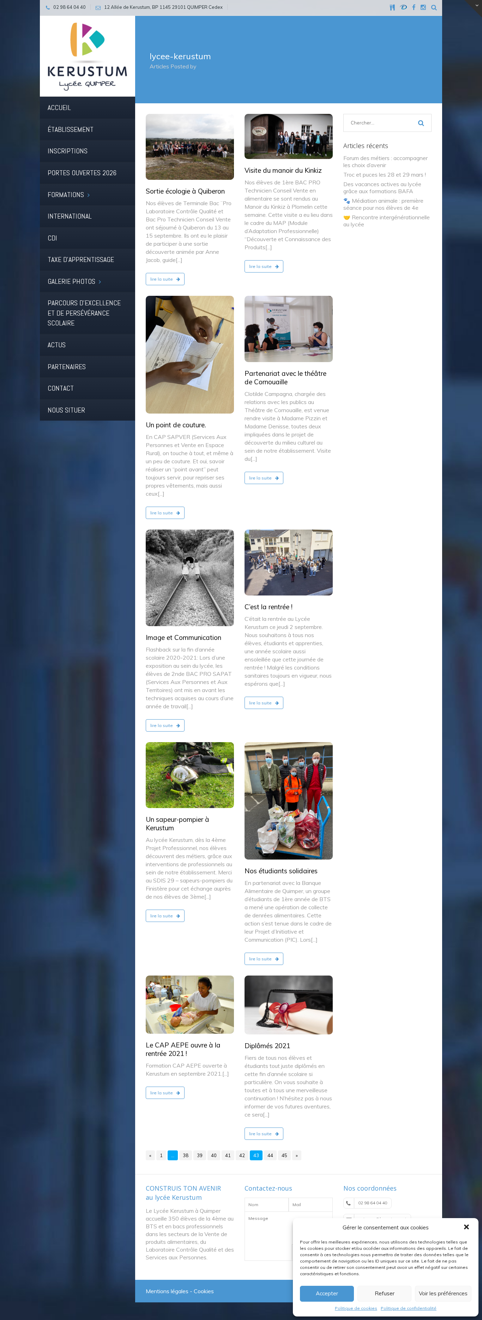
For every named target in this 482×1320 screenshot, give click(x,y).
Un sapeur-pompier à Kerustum (177, 823)
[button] (467, 1227)
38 (185, 1155)
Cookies (204, 1291)
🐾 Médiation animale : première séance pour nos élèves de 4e (383, 204)
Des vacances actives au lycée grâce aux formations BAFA (382, 188)
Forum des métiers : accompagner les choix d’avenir (385, 161)
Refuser (384, 1293)
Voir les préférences (443, 1293)
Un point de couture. (176, 425)
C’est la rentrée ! (269, 607)
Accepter (327, 1293)
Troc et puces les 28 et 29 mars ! (384, 174)
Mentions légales (167, 1291)
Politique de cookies (356, 1308)
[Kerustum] (87, 56)
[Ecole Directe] (403, 7)
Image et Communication (183, 637)
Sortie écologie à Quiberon (185, 191)
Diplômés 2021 (267, 1045)
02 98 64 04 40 (372, 1202)
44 (270, 1155)
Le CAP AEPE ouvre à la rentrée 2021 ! (183, 1049)
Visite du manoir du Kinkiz (283, 170)
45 (284, 1155)
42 (242, 1155)
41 (228, 1155)
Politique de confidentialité (408, 1308)
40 (214, 1155)
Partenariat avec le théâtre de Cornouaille (285, 377)
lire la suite (162, 279)
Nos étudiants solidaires (281, 871)
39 (200, 1155)
